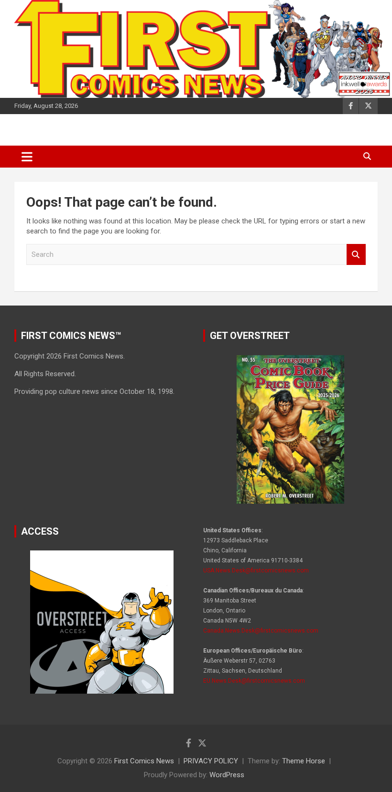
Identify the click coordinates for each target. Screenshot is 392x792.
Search (356, 254)
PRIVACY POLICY (211, 761)
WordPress (226, 775)
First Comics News (144, 761)
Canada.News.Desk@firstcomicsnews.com (260, 630)
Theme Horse (303, 761)
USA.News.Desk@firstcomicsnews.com (256, 570)
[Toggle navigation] (27, 157)
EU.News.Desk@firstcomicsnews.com (254, 680)
